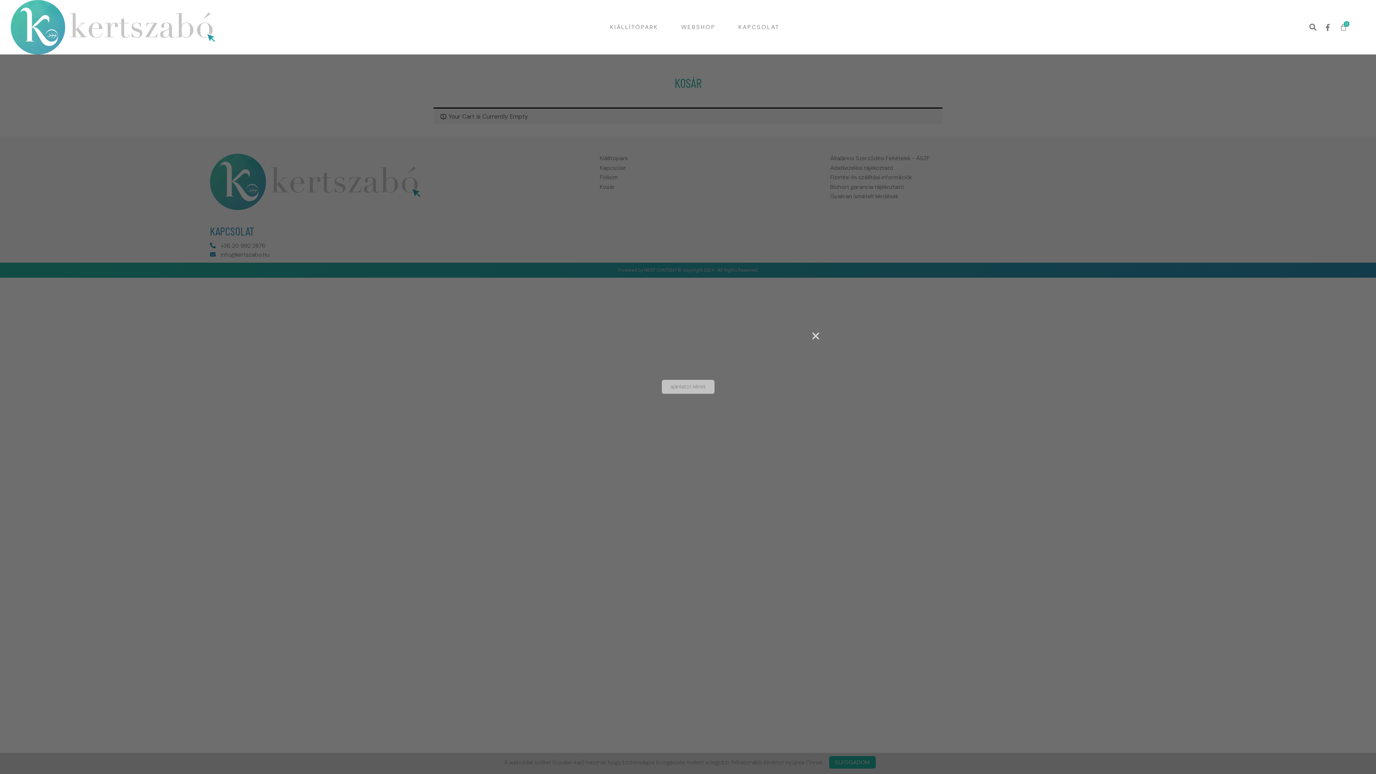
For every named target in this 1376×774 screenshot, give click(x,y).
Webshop (698, 27)
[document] (688, 387)
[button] (1313, 27)
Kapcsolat (759, 27)
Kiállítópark (634, 27)
